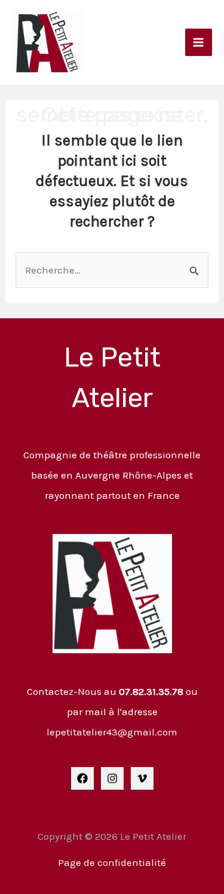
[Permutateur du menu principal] (199, 42)
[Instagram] (112, 778)
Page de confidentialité (112, 862)
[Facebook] (82, 778)
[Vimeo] (142, 778)
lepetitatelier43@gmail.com (112, 732)
